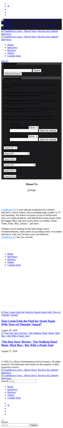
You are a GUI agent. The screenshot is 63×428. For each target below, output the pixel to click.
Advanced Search (13, 74)
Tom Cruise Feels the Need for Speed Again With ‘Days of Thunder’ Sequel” (28, 322)
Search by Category (13, 162)
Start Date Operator (19, 127)
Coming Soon (14, 55)
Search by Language (14, 156)
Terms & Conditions (17, 281)
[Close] (2, 420)
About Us (12, 292)
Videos (10, 53)
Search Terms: (10, 67)
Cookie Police (14, 290)
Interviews (12, 47)
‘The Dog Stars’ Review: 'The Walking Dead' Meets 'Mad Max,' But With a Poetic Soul (29, 343)
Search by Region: (13, 167)
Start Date (14, 124)
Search (37, 70)
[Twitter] (8, 6)
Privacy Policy (14, 287)
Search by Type (11, 145)
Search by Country (13, 173)
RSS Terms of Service (18, 284)
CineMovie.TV (8, 209)
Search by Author (12, 150)
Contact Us (12, 295)
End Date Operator (19, 136)
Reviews (11, 50)
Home (10, 44)
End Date (14, 133)
